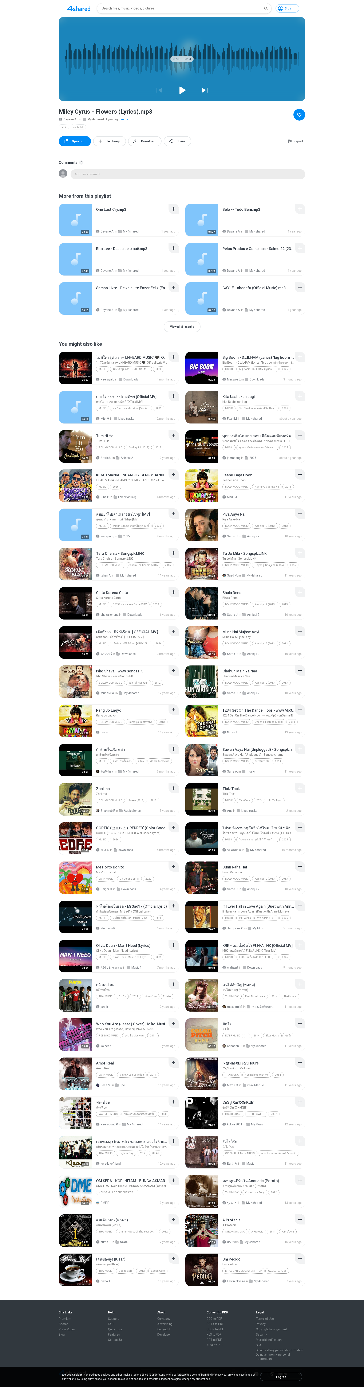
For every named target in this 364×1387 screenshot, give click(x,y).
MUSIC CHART (233, 1114)
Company (163, 1318)
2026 (159, 369)
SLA (258, 1345)
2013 (158, 447)
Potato (167, 996)
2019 (156, 604)
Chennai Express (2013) (269, 721)
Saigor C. (106, 889)
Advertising (165, 1324)
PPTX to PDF (215, 1324)
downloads (125, 850)
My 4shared (95, 119)
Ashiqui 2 (127, 458)
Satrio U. (106, 458)
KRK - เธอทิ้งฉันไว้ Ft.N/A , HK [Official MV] (258, 957)
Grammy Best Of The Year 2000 (137, 1231)
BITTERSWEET (256, 1114)
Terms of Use (265, 1318)
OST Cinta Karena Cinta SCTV (130, 604)
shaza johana (110, 614)
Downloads (130, 379)
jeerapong (234, 458)
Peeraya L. (108, 379)
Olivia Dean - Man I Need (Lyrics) (131, 957)
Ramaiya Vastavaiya (267, 486)
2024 (259, 800)
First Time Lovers (255, 996)
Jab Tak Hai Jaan (138, 682)
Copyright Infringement (271, 1329)
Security (261, 1334)
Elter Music (232, 1035)
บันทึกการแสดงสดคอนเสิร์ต (139, 1114)
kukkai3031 (234, 1124)
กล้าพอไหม (151, 996)
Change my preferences (196, 1379)
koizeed (106, 1046)
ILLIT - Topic (275, 800)
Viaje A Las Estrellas (132, 1074)
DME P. (105, 1202)
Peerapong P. (109, 1124)
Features (114, 1334)
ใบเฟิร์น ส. (107, 771)
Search (63, 1324)
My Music (259, 928)
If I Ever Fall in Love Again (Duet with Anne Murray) (258, 918)
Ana (230, 810)
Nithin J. (232, 732)
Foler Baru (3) (127, 497)
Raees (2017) (136, 800)
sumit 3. (106, 1242)
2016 (168, 565)
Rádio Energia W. (112, 967)
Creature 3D (262, 761)
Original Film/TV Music (240, 1153)
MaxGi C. (232, 1085)
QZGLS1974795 (277, 1270)
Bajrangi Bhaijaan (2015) (269, 565)
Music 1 (136, 967)
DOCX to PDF (215, 1329)
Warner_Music (108, 1114)
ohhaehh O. (234, 1046)
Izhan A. (106, 575)
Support (113, 1318)
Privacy (261, 1324)
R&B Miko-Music (109, 1035)
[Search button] (266, 8)
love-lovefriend (111, 1163)
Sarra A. (232, 771)
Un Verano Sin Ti (129, 878)
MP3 (64, 126)
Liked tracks (126, 418)
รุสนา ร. (232, 1202)
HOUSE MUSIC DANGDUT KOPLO (117, 1192)
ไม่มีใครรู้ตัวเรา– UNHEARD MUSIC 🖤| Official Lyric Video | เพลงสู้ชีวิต (132, 369)
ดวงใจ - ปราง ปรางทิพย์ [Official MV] (132, 408)
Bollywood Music (110, 447)
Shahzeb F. (108, 810)
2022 (148, 878)
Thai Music (105, 996)
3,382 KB (78, 126)
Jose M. (106, 1085)
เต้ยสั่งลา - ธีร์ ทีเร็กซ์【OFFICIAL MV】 (132, 643)
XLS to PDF (214, 1334)
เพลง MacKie (255, 1085)
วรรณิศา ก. (234, 850)
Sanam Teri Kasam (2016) (143, 565)
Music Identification (269, 1339)
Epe (122, 1085)
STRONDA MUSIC (235, 1231)
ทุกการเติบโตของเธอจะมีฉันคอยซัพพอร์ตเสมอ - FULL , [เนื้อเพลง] (258, 447)
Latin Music (106, 878)
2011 (153, 1035)
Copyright (163, 1329)
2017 (154, 800)
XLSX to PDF (215, 1345)
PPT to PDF (214, 1339)
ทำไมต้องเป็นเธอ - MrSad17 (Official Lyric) (132, 918)
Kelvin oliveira (236, 1281)
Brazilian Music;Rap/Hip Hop (243, 1270)
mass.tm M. (235, 1006)
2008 (164, 1114)
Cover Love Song (255, 1192)
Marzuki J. (234, 379)
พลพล (124, 1242)
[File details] (75, 220)
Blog (62, 1334)
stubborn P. (108, 928)
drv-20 (231, 1242)
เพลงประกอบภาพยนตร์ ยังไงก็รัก (278, 1153)
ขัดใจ (288, 1035)
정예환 (105, 850)
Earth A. (232, 1163)
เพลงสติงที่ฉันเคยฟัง (263, 1006)
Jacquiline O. (235, 928)
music (251, 771)
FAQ (111, 1324)
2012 (158, 682)
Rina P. (105, 497)
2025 (159, 408)
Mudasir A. (108, 693)
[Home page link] (78, 8)
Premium (65, 1318)
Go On (122, 996)
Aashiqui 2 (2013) (138, 447)
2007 (274, 1114)
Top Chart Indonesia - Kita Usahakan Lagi (258, 408)
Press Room (67, 1329)
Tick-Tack (244, 800)
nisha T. (106, 1281)
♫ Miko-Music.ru (134, 1035)
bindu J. (232, 497)
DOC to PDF (214, 1318)
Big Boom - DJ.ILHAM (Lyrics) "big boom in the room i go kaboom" (258, 369)
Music (102, 369)
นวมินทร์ (106, 654)
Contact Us (115, 1339)
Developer (164, 1334)
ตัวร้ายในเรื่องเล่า (122, 761)
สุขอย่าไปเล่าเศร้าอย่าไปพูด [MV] (131, 525)
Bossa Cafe (125, 1270)
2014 (278, 761)
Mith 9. (105, 418)
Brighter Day (126, 1153)
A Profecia (257, 1231)
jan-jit (104, 1006)
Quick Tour (115, 1329)
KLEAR (155, 1153)
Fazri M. (232, 418)
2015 (293, 565)
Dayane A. (70, 119)
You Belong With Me (257, 1074)
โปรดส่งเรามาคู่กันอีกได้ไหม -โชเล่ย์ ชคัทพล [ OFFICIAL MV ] (258, 839)
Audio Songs (132, 810)
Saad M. (232, 575)
